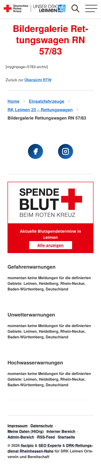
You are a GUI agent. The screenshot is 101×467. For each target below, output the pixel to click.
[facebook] (35, 151)
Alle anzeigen (50, 245)
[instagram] (65, 151)
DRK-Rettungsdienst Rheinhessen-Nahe (50, 448)
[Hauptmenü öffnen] (91, 8)
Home (13, 101)
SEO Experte (50, 445)
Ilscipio (27, 445)
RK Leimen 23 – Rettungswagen (40, 109)
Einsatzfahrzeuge (46, 101)
